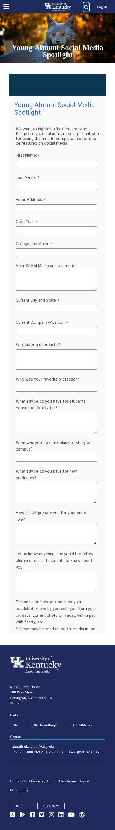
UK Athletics (82, 725)
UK (14, 725)
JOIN (19, 806)
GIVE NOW (51, 806)
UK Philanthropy (45, 725)
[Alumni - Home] (57, 7)
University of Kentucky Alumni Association (43, 781)
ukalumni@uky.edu (39, 746)
